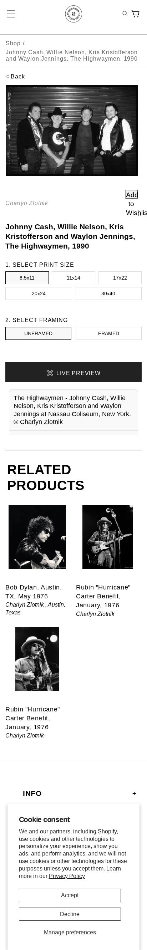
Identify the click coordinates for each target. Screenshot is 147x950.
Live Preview (78, 373)
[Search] (125, 14)
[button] (11, 14)
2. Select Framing (36, 320)
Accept (69, 895)
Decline (70, 914)
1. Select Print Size (39, 265)
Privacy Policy (67, 876)
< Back (15, 76)
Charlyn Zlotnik (26, 203)
